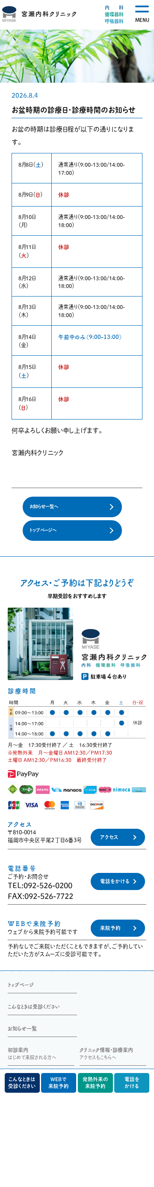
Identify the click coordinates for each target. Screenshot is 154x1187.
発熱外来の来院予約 (95, 1082)
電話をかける (115, 881)
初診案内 (32, 1053)
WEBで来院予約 (58, 1082)
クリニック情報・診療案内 (106, 1053)
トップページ (21, 984)
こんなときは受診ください (34, 1006)
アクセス (109, 837)
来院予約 (110, 928)
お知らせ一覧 (22, 1028)
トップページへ (43, 530)
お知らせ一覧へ (44, 506)
